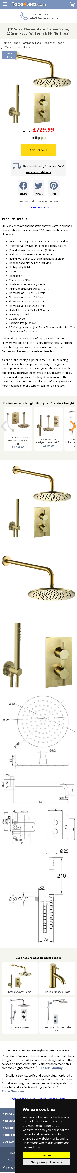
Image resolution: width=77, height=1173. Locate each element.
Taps (15, 42)
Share (23, 193)
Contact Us (14, 1160)
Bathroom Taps (31, 42)
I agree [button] (46, 1155)
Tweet (38, 193)
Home (5, 42)
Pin (54, 193)
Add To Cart (38, 150)
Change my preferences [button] (46, 1162)
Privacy (13, 1153)
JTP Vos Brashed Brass (16, 47)
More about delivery (38, 172)
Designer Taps (53, 42)
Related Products (38, 207)
